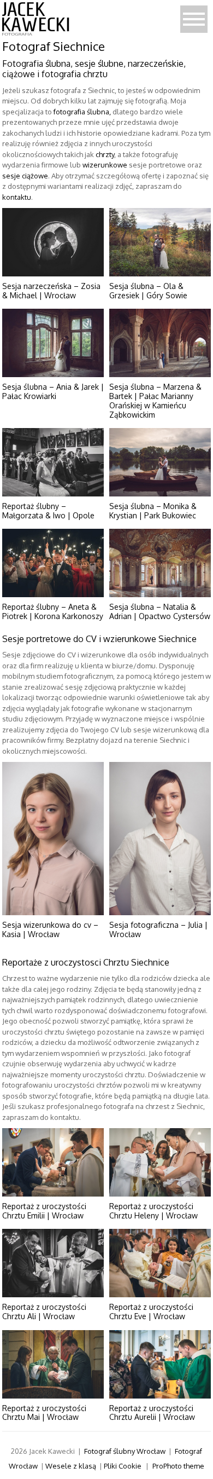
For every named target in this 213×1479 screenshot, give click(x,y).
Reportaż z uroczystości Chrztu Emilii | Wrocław (44, 1210)
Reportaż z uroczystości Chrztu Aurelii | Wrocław (152, 1412)
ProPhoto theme (178, 1465)
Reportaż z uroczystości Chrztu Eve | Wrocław (151, 1311)
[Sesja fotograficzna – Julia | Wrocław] (160, 838)
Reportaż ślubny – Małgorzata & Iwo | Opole (48, 510)
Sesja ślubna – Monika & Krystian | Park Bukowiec (153, 510)
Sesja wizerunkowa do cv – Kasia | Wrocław (50, 929)
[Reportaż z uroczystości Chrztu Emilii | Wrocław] (53, 1162)
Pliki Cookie (122, 1465)
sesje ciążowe (25, 175)
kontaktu (16, 197)
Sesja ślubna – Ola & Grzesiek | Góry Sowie (148, 290)
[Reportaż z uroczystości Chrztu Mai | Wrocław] (53, 1364)
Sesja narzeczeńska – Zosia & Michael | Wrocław (51, 290)
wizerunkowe (104, 164)
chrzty (105, 154)
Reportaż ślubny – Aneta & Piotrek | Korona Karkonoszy (52, 611)
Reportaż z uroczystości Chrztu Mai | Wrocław (44, 1412)
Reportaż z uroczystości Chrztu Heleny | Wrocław (153, 1210)
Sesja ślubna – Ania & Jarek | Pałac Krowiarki (53, 391)
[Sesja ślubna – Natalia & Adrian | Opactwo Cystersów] (160, 563)
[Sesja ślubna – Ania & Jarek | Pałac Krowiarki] (53, 343)
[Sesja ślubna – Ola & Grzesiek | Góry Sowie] (160, 242)
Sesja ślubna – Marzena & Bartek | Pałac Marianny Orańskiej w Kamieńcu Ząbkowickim (155, 400)
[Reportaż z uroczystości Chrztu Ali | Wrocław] (53, 1263)
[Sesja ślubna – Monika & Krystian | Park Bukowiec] (160, 462)
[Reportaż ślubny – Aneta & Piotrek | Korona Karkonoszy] (53, 563)
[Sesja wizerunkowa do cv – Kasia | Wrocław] (53, 838)
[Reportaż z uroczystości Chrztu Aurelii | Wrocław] (160, 1364)
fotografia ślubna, (82, 111)
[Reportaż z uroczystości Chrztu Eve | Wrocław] (160, 1263)
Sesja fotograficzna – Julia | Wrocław (158, 929)
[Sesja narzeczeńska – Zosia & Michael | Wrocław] (53, 242)
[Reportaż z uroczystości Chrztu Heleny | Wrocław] (160, 1162)
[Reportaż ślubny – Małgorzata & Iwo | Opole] (53, 462)
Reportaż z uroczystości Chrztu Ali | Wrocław (44, 1311)
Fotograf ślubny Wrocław (124, 1451)
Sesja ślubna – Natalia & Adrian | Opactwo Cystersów (159, 611)
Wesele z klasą (70, 1465)
